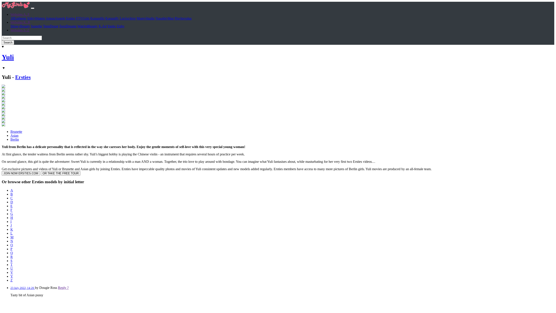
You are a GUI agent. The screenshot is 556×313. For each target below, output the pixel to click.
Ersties (70, 18)
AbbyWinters (36, 18)
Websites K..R (20, 22)
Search (7, 42)
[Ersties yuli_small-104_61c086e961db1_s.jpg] (3, 115)
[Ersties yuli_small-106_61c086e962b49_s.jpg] (3, 118)
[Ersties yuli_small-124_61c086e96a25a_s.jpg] (3, 121)
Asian (14, 135)
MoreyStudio (146, 18)
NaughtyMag (165, 18)
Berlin (14, 139)
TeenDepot (50, 26)
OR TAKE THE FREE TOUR (61, 173)
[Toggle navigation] (32, 8)
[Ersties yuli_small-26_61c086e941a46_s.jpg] (3, 90)
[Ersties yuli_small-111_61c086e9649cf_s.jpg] (3, 125)
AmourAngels (55, 18)
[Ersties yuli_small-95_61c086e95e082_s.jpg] (3, 111)
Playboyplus (183, 18)
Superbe (36, 26)
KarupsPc (112, 18)
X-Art (102, 26)
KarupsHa (97, 18)
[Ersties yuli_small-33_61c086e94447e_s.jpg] (3, 87)
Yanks (111, 26)
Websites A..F (20, 14)
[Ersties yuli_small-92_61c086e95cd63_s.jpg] (3, 108)
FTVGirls (82, 18)
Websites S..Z (19, 30)
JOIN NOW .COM (20, 173)
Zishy (120, 26)
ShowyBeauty (20, 26)
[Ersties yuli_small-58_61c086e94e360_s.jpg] (3, 94)
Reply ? (63, 288)
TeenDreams (67, 26)
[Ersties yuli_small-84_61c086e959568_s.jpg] (3, 101)
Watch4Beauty (87, 26)
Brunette (16, 131)
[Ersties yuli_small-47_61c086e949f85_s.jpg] (3, 97)
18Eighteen (18, 18)
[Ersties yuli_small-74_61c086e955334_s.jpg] (3, 104)
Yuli (8, 57)
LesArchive (128, 18)
